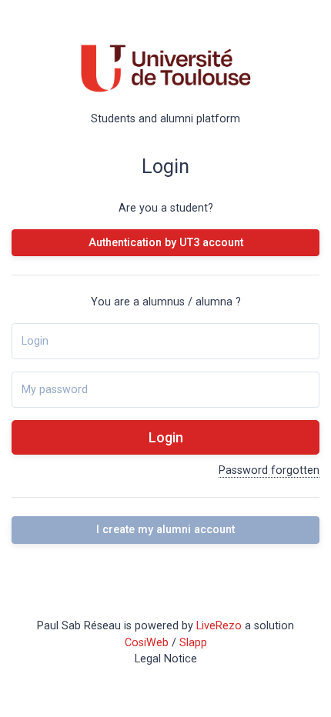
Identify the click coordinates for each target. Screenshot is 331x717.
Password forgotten (269, 470)
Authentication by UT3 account (166, 242)
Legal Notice (166, 658)
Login (166, 437)
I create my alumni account (165, 529)
